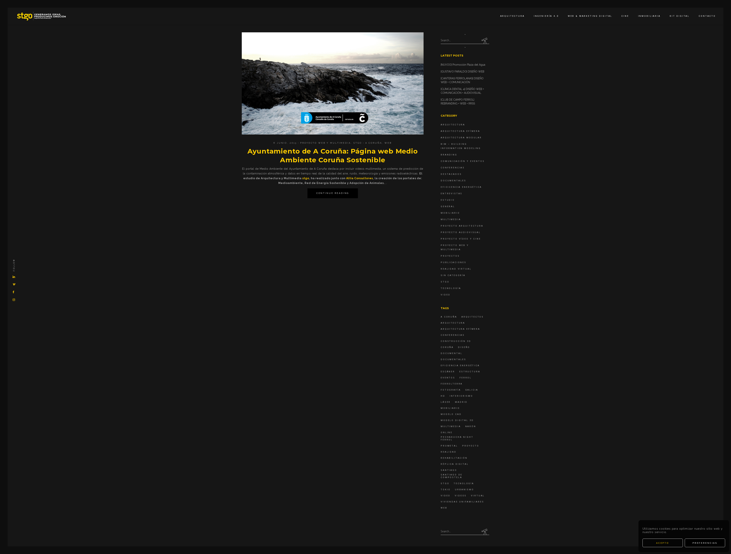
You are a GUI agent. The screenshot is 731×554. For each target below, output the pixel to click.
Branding (449, 155)
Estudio (448, 200)
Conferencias (453, 167)
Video (445, 295)
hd (443, 396)
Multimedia (451, 219)
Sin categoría (453, 275)
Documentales (453, 180)
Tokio (446, 489)
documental (451, 353)
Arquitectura (453, 124)
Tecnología (451, 288)
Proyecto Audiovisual (461, 232)
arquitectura (453, 323)
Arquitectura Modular (461, 137)
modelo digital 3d (457, 420)
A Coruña (373, 143)
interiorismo (461, 396)
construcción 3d (456, 341)
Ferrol (466, 377)
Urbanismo (464, 489)
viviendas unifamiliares (462, 502)
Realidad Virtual (456, 269)
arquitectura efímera (460, 329)
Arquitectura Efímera (460, 131)
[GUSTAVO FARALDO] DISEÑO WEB (462, 71)
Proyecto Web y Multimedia (325, 143)
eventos (448, 377)
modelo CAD (451, 414)
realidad (448, 452)
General (448, 206)
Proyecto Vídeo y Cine (461, 239)
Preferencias (705, 543)
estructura (469, 371)
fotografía (451, 390)
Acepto (662, 543)
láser (446, 402)
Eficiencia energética (460, 365)
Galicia (471, 390)
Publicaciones (453, 262)
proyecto (470, 446)
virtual (478, 495)
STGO (357, 143)
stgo (305, 178)
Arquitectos (472, 317)
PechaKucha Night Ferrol (457, 438)
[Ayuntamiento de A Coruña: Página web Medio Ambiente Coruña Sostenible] (333, 83)
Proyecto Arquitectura (462, 226)
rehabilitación (454, 458)
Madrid (461, 402)
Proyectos (450, 256)
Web (388, 143)
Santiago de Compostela (451, 476)
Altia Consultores (359, 178)
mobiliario (450, 408)
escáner (448, 371)
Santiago (449, 470)
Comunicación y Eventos (463, 161)
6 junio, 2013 (285, 143)
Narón (470, 426)
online (446, 432)
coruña (447, 347)
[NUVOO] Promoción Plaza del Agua (463, 64)
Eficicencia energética (461, 187)
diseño (464, 347)
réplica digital (455, 464)
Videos (461, 495)
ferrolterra (452, 384)
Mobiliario (450, 213)
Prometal (449, 446)
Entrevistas (451, 193)
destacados (451, 174)
